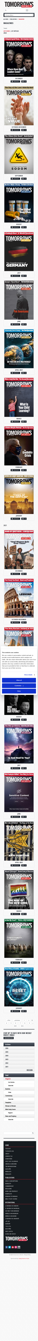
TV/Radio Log (9, 1151)
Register (10, 1113)
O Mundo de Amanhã (12, 1218)
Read (6, 1075)
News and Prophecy (10, 1116)
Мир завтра (9, 1231)
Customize (18, 685)
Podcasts (8, 1174)
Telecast (8, 1148)
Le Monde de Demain (11, 1206)
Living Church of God (24, 1258)
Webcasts (8, 1171)
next (29, 1070)
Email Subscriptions (11, 1181)
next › (15, 1026)
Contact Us (8, 1156)
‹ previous (17, 1020)
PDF (25, 81)
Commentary (8, 1096)
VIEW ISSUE (16, 81)
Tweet (5, 28)
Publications (13, 19)
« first (8, 1020)
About (7, 1153)
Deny (19, 691)
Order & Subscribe (11, 1164)
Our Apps (8, 1169)
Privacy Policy (27, 1254)
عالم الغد (7, 1221)
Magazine (8, 1079)
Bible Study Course (10, 1109)
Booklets (7, 1089)
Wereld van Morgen (11, 1213)
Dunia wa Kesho (10, 1234)
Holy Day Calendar (11, 1161)
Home (6, 19)
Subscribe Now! (8, 1038)
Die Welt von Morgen (12, 1211)
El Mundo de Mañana (12, 1208)
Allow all (19, 680)
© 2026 (11, 1254)
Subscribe (10, 1085)
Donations (8, 1159)
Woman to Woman (10, 1106)
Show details (28, 675)
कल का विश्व (8, 1229)
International (10, 1203)
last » (22, 1026)
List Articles (15, 31)
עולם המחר (8, 1226)
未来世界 (7, 1224)
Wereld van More (10, 1216)
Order (9, 1092)
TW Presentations (10, 1166)
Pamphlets (8, 1102)
